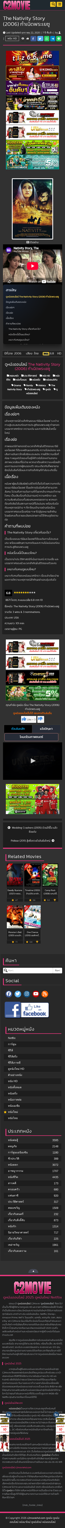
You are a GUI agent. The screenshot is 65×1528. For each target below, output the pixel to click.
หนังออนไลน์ (14, 1408)
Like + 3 (31, 719)
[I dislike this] (40, 719)
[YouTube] (35, 994)
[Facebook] (9, 994)
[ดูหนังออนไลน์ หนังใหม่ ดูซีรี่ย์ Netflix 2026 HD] (16, 7)
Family (29, 385)
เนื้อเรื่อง (10, 318)
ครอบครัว (14, 376)
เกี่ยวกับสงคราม (17, 1251)
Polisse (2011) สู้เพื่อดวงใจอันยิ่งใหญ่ (31, 840)
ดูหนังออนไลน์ (24, 1303)
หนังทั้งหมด (21, 380)
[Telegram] (52, 38)
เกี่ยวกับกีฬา (15, 1238)
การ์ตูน (12, 1044)
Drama (17, 385)
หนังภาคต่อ (15, 1099)
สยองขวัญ (14, 1207)
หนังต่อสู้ (13, 1140)
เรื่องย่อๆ (10, 307)
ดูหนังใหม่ (46, 1455)
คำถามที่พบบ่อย (13, 324)
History (42, 385)
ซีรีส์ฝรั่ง (12, 1056)
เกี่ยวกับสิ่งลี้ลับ (16, 1220)
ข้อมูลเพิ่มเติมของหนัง (16, 302)
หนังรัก (12, 1226)
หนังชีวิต (13, 1177)
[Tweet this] (40, 38)
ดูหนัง (48, 389)
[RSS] (45, 994)
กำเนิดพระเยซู (33, 389)
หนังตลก (13, 1164)
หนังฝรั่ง (36, 380)
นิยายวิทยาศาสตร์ (18, 1232)
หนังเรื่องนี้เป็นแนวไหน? (19, 334)
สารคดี (12, 1183)
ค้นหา (57, 970)
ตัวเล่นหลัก (18, 728)
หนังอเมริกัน (51, 380)
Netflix (12, 1038)
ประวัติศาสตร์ (30, 376)
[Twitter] (17, 994)
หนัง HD (12, 38)
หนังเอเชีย (14, 1105)
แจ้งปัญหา (46, 728)
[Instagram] (27, 994)
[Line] (58, 38)
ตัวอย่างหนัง (15, 1075)
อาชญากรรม (15, 1170)
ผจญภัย (12, 1146)
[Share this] (33, 38)
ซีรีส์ (10, 1050)
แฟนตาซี (13, 1195)
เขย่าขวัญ (13, 1244)
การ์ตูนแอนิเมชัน (18, 1152)
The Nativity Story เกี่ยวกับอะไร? (24, 329)
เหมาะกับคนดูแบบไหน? (19, 340)
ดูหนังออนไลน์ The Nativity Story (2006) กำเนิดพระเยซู (32, 297)
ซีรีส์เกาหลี (14, 1062)
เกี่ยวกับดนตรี (16, 1214)
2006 (17, 353)
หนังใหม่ (13, 1112)
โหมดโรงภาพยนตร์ (31, 737)
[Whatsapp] (46, 38)
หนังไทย (13, 1118)
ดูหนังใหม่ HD (16, 1068)
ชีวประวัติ (13, 1158)
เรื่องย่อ (9, 313)
